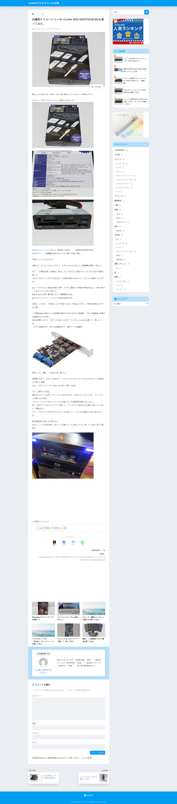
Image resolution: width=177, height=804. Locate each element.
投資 (117, 210)
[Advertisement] (68, 499)
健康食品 (119, 201)
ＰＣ (119, 192)
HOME (89, 795)
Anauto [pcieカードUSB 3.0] (51, 557)
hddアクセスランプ (73, 557)
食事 (117, 277)
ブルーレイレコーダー (126, 180)
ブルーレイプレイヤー (125, 176)
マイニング (120, 196)
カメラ (120, 167)
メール (36, 733)
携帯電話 (120, 259)
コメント (36, 696)
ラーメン (120, 289)
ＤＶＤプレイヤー (124, 184)
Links (85, 557)
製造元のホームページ (41, 250)
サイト (34, 743)
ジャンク (119, 159)
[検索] (146, 12)
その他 (118, 155)
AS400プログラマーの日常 (44, 3)
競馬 (119, 218)
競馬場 (120, 231)
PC (118, 239)
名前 (35, 724)
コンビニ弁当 (122, 281)
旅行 (117, 226)
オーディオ (121, 163)
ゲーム (119, 171)
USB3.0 (102, 560)
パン (119, 285)
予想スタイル (122, 222)
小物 (103, 550)
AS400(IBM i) (120, 150)
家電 (119, 255)
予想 (119, 214)
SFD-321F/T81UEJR (89, 560)
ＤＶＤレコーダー (124, 188)
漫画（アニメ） (121, 264)
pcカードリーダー (97, 557)
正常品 (118, 235)
